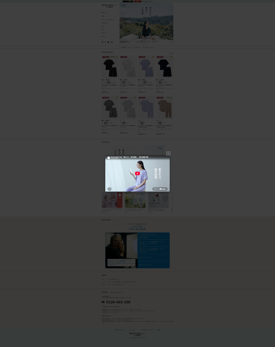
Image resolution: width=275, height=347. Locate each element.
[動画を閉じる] (168, 153)
